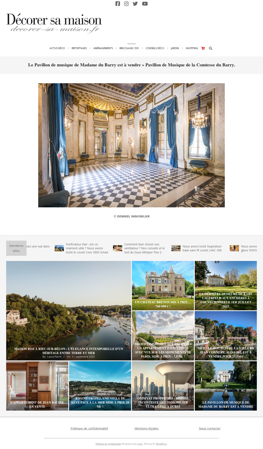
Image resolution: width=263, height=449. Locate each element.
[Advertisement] (181, 23)
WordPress (161, 443)
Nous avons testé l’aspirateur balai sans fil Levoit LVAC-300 (183, 248)
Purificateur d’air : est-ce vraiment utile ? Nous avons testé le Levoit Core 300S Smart (68, 248)
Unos (140, 443)
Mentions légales (147, 428)
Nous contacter (210, 428)
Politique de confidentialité (89, 428)
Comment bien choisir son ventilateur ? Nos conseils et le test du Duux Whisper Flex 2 (125, 248)
